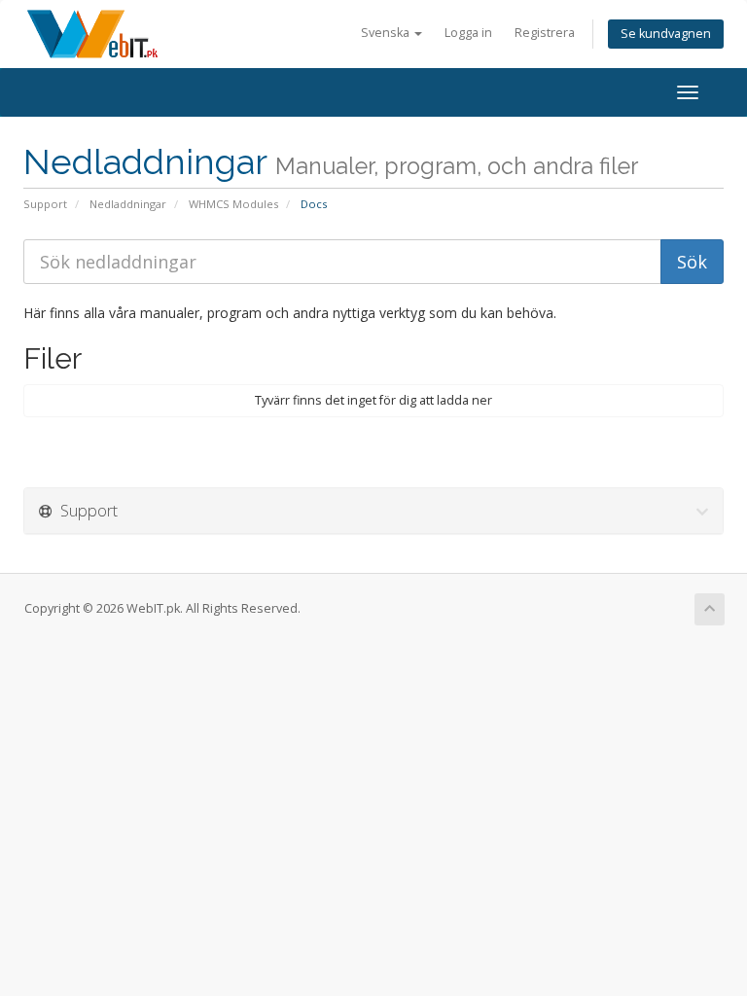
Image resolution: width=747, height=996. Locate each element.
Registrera (545, 32)
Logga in (468, 32)
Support (45, 203)
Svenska (386, 32)
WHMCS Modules (233, 203)
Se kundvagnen (666, 33)
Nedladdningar (127, 203)
